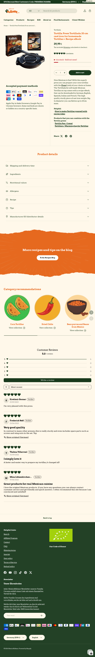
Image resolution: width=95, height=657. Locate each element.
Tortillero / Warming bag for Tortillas (71, 126)
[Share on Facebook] (66, 136)
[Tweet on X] (61, 136)
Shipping (66, 47)
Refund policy (9, 566)
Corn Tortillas (17, 324)
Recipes (30, 20)
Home (6, 25)
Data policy (8, 558)
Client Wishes (78, 20)
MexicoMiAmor (13, 648)
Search (6, 534)
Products (20, 20)
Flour (63, 85)
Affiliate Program (10, 538)
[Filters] (6, 387)
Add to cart (80, 73)
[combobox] (51, 11)
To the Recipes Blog (47, 258)
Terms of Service (10, 562)
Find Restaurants (61, 20)
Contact (7, 542)
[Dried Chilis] (47, 308)
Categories (8, 20)
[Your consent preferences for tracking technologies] (91, 653)
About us (47, 20)
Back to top (47, 518)
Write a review (47, 380)
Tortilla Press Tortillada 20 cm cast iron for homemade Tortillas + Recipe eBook (23, 25)
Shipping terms (10, 550)
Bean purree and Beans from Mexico (78, 325)
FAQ (5, 546)
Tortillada (57, 30)
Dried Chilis (47, 324)
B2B (38, 20)
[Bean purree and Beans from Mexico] (78, 308)
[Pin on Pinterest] (70, 136)
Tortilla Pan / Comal (64, 123)
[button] (89, 10)
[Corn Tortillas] (17, 308)
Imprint (7, 554)
